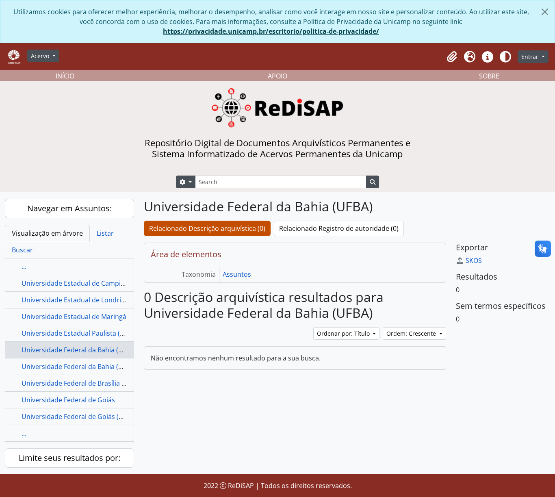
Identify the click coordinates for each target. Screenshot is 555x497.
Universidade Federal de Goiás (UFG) (78, 416)
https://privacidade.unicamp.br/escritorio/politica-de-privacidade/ (271, 31)
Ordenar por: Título (344, 333)
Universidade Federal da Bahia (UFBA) (79, 349)
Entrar (530, 57)
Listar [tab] (105, 233)
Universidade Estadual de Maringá (74, 316)
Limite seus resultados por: (69, 457)
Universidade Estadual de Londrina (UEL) (84, 299)
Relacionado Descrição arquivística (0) (207, 228)
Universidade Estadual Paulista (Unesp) (82, 333)
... (24, 266)
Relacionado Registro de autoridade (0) (339, 228)
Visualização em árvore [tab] (47, 233)
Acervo (41, 56)
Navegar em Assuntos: (69, 208)
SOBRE (489, 76)
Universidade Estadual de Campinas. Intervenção (96, 283)
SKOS (474, 260)
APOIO (277, 76)
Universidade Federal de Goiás (68, 399)
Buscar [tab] (22, 249)
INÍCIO (65, 76)
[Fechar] (545, 11)
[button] (452, 57)
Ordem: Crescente (412, 333)
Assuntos (237, 274)
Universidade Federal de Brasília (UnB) (80, 383)
